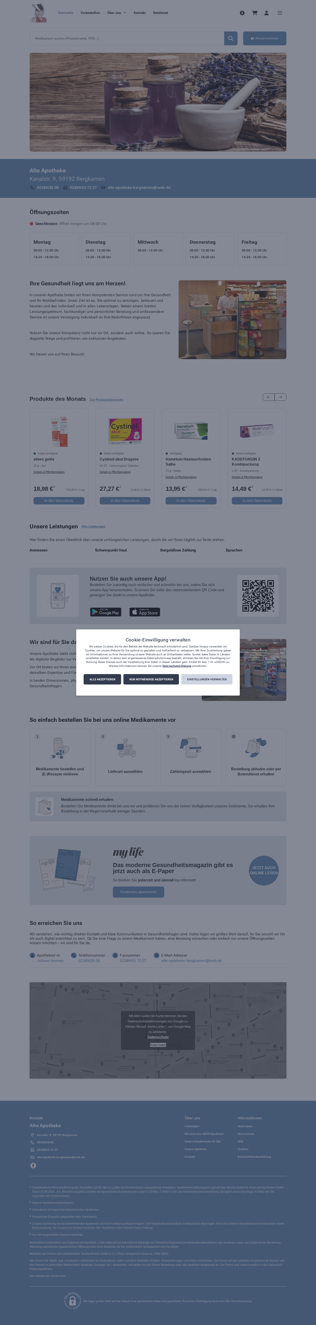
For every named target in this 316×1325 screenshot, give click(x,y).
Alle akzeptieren (102, 679)
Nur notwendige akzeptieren (151, 679)
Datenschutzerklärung (176, 666)
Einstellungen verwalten (207, 679)
